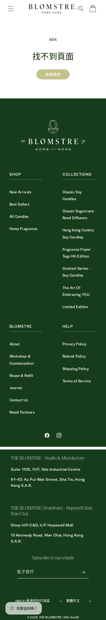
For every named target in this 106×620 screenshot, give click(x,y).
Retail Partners (22, 412)
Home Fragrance (24, 228)
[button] (11, 9)
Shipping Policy (76, 368)
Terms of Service (77, 380)
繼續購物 (53, 74)
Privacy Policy (74, 343)
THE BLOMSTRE (50, 617)
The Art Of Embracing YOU (76, 291)
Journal (16, 387)
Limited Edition (75, 306)
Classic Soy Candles (72, 195)
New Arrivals (21, 191)
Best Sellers (20, 204)
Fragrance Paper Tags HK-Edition (77, 253)
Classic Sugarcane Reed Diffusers (78, 214)
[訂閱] (83, 572)
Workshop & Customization (22, 359)
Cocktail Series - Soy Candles (77, 272)
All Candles (19, 216)
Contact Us (19, 399)
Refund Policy (74, 356)
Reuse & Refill (21, 375)
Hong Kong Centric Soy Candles (78, 233)
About (15, 343)
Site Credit (71, 617)
